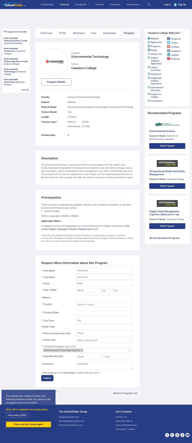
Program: (75, 53)
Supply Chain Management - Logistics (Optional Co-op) (165, 213)
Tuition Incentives (156, 69)
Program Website (56, 82)
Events (154, 50)
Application (156, 42)
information (69, 372)
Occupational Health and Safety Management (167, 173)
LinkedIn (175, 55)
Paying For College (156, 95)
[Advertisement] (96, 17)
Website (155, 38)
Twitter (174, 42)
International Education (157, 89)
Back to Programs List (125, 393)
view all (24, 90)
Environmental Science (162, 131)
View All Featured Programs (165, 238)
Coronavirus (157, 101)
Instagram (176, 51)
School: (75, 64)
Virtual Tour (156, 54)
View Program (167, 146)
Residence (156, 74)
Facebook (176, 39)
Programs (156, 46)
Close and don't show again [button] (28, 424)
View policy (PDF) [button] (17, 415)
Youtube (175, 47)
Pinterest (175, 59)
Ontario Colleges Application (156, 61)
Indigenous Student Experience (156, 81)
